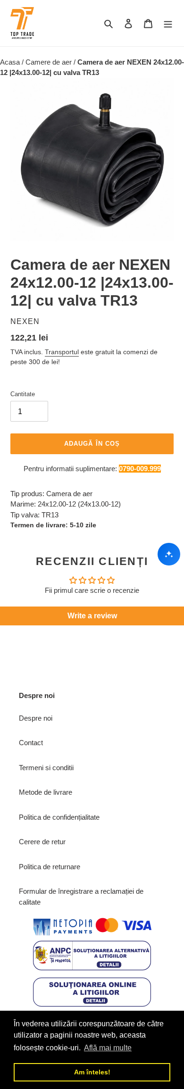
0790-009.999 (140, 469)
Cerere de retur (42, 842)
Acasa (11, 62)
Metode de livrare (45, 792)
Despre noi (35, 718)
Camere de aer (49, 62)
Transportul (62, 352)
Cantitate (22, 394)
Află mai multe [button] (108, 1048)
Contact (31, 743)
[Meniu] (168, 23)
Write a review (92, 616)
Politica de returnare (49, 867)
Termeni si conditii (46, 768)
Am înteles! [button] (92, 1072)
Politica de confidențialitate (59, 817)
